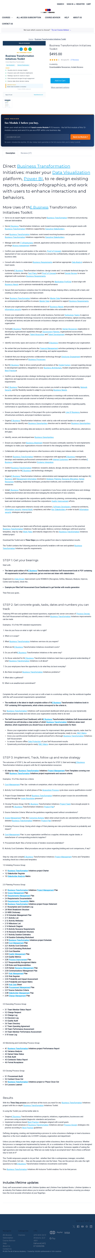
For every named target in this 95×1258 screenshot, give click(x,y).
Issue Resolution (28, 798)
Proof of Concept (54, 251)
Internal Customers (60, 459)
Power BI (33, 178)
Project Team (65, 804)
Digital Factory (64, 365)
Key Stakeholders (58, 509)
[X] (74, 1226)
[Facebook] (78, 1226)
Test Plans (32, 273)
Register (80, 4)
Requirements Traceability (18, 901)
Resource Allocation (70, 479)
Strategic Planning (53, 479)
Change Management (17, 996)
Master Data (55, 298)
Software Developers (62, 507)
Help (66, 17)
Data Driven (19, 579)
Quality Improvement (60, 501)
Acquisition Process (50, 790)
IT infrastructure (26, 243)
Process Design (83, 614)
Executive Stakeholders (54, 229)
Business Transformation (43, 166)
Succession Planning (51, 332)
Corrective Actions (36, 818)
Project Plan (49, 807)
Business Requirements (42, 262)
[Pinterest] (87, 1226)
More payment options (60, 87)
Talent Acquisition (37, 334)
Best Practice (10, 371)
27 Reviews (75, 60)
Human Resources (69, 329)
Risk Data (13, 985)
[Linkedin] (91, 1226)
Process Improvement (18, 960)
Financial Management (49, 348)
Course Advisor (52, 17)
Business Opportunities (37, 423)
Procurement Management (19, 987)
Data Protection (34, 741)
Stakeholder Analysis (16, 876)
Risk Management (16, 973)
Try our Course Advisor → (61, 30)
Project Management (56, 771)
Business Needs (11, 284)
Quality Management (17, 954)
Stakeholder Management (19, 993)
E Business (39, 207)
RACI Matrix (82, 733)
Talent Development (56, 334)
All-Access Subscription (29, 17)
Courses (6, 17)
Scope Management (13, 818)
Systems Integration (45, 462)
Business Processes (36, 359)
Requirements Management (19, 896)
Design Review (71, 273)
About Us (77, 17)
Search (60, 4)
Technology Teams (72, 315)
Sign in (70, 4)
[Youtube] (82, 1226)
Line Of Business (73, 412)
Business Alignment (34, 443)
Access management (20, 245)
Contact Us (7, 24)
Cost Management (12, 784)
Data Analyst (77, 262)
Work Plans (27, 532)
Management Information (26, 479)
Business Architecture (53, 368)
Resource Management (24, 968)
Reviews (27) (26, 153)
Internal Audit (27, 509)
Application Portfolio (63, 282)
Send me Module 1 (80, 137)
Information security (13, 309)
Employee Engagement (70, 357)
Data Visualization (71, 172)
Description (10, 153)
